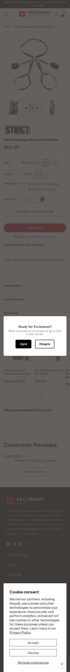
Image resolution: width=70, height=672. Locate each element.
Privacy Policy (20, 632)
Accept (33, 642)
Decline (33, 652)
